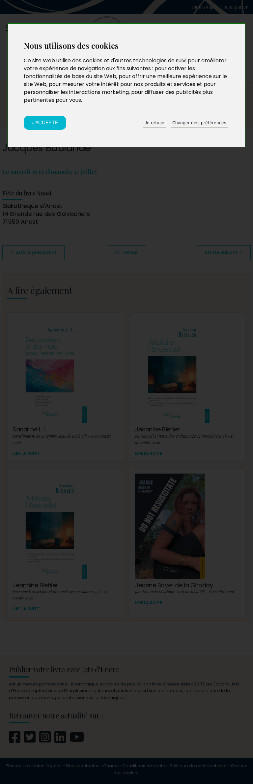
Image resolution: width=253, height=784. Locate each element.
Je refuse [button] (154, 122)
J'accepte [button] (45, 122)
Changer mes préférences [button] (199, 122)
